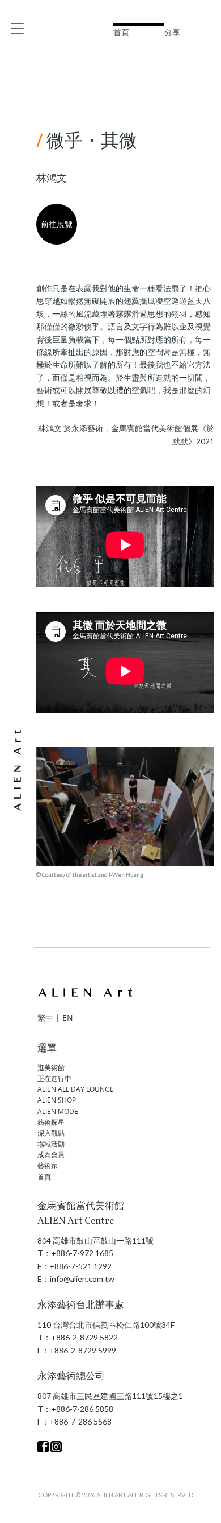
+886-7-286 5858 (82, 1409)
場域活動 (51, 1144)
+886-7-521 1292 (80, 1266)
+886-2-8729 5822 (84, 1337)
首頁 (44, 1177)
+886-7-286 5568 (80, 1421)
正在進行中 (54, 1078)
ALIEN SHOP (56, 1100)
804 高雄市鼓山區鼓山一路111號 (95, 1240)
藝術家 (47, 1165)
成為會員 (51, 1154)
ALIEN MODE (57, 1111)
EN (67, 1017)
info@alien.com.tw (82, 1278)
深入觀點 (51, 1133)
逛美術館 (51, 1067)
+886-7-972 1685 (82, 1253)
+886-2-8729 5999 (82, 1350)
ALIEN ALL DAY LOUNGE (75, 1089)
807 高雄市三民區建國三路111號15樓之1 (110, 1396)
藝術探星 (51, 1122)
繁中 (45, 1017)
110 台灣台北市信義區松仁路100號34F (106, 1325)
